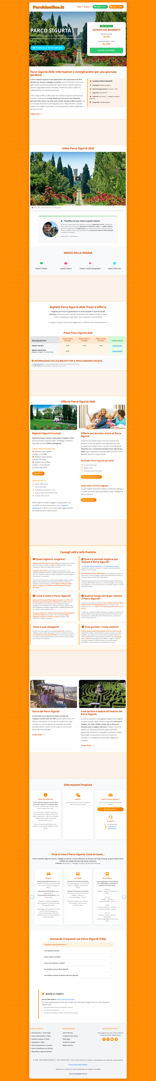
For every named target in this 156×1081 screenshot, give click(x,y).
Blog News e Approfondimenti (42, 1052)
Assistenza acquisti (69, 1042)
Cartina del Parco (111, 809)
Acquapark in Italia (38, 1042)
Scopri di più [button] (37, 734)
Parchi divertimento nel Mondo (42, 1048)
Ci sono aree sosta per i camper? (54, 963)
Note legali (66, 1039)
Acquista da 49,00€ (117, 351)
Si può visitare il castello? (52, 957)
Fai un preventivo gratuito (91, 477)
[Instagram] (108, 1039)
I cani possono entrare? (51, 951)
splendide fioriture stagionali (92, 566)
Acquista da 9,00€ (117, 346)
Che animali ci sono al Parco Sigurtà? (56, 969)
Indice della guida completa (49, 48)
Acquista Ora (38, 473)
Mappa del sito (68, 1045)
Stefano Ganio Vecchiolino (66, 999)
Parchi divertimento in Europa (42, 1045)
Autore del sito (68, 1033)
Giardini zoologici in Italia (40, 1039)
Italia (79, 7)
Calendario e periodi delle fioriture (55, 944)
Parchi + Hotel (117, 7)
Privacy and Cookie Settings (78, 1065)
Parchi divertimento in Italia (41, 1036)
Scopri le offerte (106, 50)
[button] (78, 179)
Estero (87, 7)
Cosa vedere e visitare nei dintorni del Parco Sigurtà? (61, 975)
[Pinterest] (116, 1039)
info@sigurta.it (112, 826)
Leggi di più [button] (35, 114)
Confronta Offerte (88, 500)
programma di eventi (113, 566)
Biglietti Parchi (101, 7)
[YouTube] (112, 1039)
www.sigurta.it (112, 828)
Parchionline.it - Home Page (41, 1033)
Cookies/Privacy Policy (70, 1036)
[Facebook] (104, 1039)
